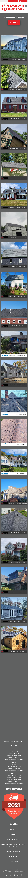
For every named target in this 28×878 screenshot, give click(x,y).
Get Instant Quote (13, 1)
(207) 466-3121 (16, 781)
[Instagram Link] (14, 875)
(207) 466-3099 (16, 768)
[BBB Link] (21, 875)
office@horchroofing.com (16, 759)
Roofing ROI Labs (19, 741)
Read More (14, 22)
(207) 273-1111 (16, 757)
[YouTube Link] (10, 875)
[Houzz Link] (18, 875)
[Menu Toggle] (26, 5)
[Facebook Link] (7, 875)
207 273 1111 (23, 1)
